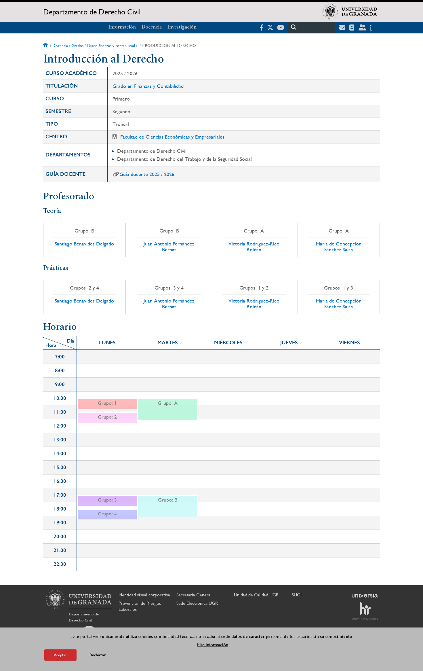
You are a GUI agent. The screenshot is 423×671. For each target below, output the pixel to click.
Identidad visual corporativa (144, 595)
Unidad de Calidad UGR (256, 595)
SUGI (297, 595)
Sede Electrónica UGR (197, 603)
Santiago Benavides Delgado (84, 244)
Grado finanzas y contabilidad (111, 45)
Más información (212, 644)
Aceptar (60, 655)
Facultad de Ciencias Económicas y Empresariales (172, 137)
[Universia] (365, 596)
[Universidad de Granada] (350, 12)
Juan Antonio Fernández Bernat (169, 246)
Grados (77, 45)
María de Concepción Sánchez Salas (338, 246)
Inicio (46, 45)
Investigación (182, 27)
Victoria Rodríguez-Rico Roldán (253, 246)
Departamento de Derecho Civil (92, 12)
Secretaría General (194, 595)
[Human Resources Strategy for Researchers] (365, 611)
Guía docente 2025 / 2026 (146, 174)
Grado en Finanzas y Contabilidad (148, 86)
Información (122, 27)
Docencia (152, 27)
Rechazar (97, 655)
